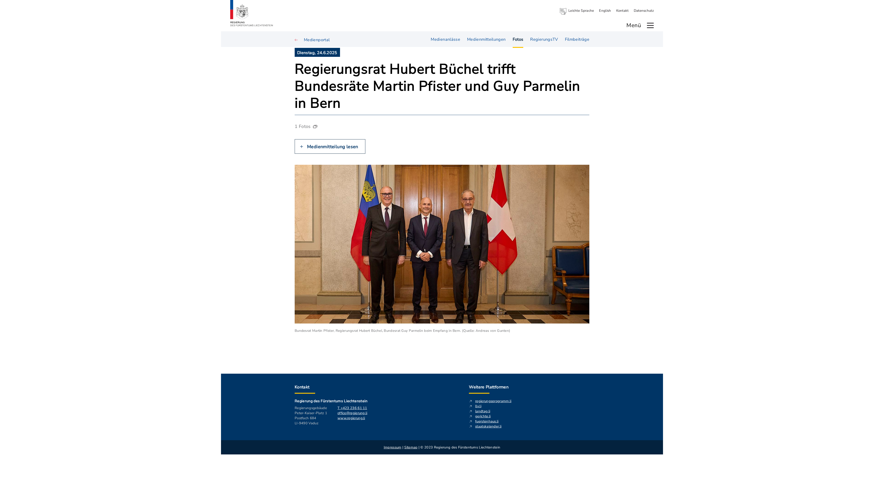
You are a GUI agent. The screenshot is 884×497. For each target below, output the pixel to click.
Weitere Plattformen (489, 387)
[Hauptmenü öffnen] (650, 25)
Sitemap (410, 447)
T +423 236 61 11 (352, 408)
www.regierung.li (351, 418)
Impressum (392, 447)
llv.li (478, 406)
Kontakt (622, 10)
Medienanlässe (445, 39)
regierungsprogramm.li (493, 401)
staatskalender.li (488, 426)
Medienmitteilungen (486, 39)
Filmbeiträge (577, 39)
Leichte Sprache (581, 10)
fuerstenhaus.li (487, 421)
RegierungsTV (544, 39)
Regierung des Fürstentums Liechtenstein (331, 401)
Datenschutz (644, 10)
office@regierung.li (352, 413)
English (605, 10)
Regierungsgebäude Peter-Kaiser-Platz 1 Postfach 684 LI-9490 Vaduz (311, 415)
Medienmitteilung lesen (332, 147)
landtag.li (482, 411)
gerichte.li (483, 416)
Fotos (518, 39)
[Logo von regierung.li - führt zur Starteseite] (251, 13)
